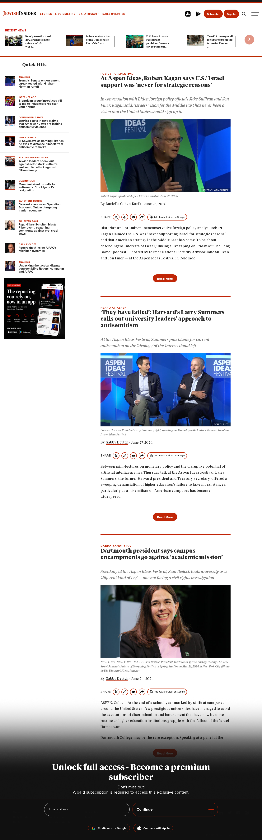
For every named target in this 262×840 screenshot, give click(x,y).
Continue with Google (112, 828)
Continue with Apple (156, 828)
